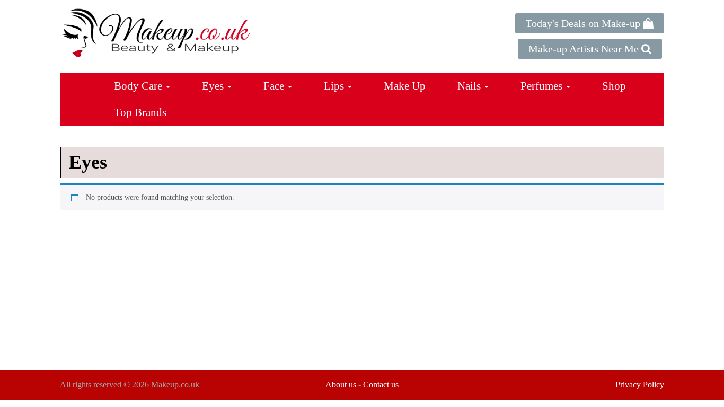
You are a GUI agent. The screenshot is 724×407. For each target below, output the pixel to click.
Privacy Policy (639, 384)
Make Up (405, 85)
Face (275, 85)
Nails (470, 85)
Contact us (381, 384)
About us (340, 384)
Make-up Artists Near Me (584, 49)
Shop (614, 85)
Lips (335, 85)
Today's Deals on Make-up (584, 23)
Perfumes (542, 85)
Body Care (139, 85)
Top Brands (140, 112)
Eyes (214, 85)
